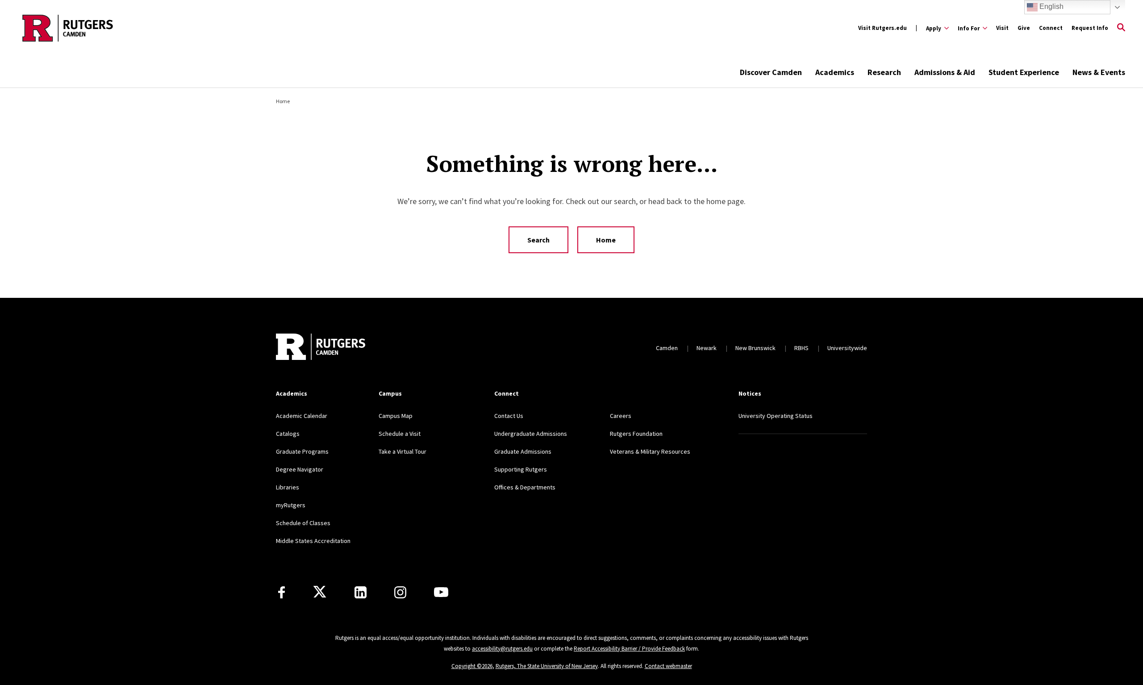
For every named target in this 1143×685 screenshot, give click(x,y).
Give (1024, 28)
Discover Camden (771, 72)
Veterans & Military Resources (650, 451)
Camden (667, 348)
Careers (620, 416)
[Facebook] (281, 592)
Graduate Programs (302, 451)
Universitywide (847, 348)
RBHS (801, 348)
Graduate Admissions (522, 451)
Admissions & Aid (944, 72)
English (1051, 6)
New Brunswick (755, 348)
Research (884, 72)
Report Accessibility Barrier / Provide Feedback (629, 648)
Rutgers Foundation (636, 434)
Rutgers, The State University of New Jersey (547, 666)
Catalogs (288, 434)
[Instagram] (400, 592)
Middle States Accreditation (313, 541)
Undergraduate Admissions (530, 434)
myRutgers (290, 505)
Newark (707, 348)
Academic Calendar (301, 416)
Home (283, 101)
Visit (1002, 28)
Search (538, 239)
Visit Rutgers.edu (882, 28)
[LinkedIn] (361, 592)
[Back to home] (320, 348)
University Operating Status (775, 416)
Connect (1051, 28)
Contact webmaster (668, 666)
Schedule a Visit (400, 434)
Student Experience (1024, 72)
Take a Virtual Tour (402, 451)
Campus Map (396, 416)
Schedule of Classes (303, 523)
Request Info (1090, 28)
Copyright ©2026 (471, 666)
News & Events (1098, 72)
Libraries (287, 487)
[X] (320, 592)
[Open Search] (1121, 28)
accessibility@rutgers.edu (502, 648)
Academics (834, 72)
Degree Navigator (299, 469)
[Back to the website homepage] (67, 28)
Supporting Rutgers (520, 469)
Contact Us (508, 416)
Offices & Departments (524, 487)
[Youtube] (441, 592)
